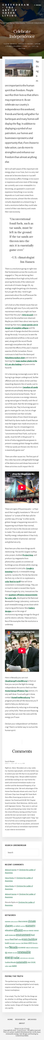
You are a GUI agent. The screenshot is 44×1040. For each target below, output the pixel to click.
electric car (25, 930)
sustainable (21, 962)
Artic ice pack (27, 315)
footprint (7, 939)
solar (17, 957)
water (14, 966)
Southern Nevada (10, 962)
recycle (15, 952)
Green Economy (25, 44)
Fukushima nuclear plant (15, 358)
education (9, 930)
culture (18, 926)
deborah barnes (10, 870)
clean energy (23, 921)
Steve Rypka (9, 878)
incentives (18, 943)
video (6, 966)
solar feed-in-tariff (13, 582)
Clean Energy (10, 44)
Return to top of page (22, 1028)
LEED (30, 943)
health (7, 943)
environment (23, 934)
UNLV (29, 962)
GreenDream (21, 1030)
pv (6, 952)
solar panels (31, 958)
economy (30, 925)
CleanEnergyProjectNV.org (16, 681)
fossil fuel (14, 939)
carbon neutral (14, 921)
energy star (12, 935)
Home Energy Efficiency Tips (16, 691)
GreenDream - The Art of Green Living (16, 10)
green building (29, 939)
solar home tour (24, 958)
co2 (14, 926)
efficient (18, 930)
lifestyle (35, 943)
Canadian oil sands (30, 387)
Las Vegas (24, 943)
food (33, 935)
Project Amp (28, 555)
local (7, 947)
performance (34, 947)
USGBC (33, 962)
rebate (10, 952)
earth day (23, 926)
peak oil (28, 947)
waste (10, 966)
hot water (12, 943)
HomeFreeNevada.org (20, 698)
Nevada (13, 947)
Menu (38, 5)
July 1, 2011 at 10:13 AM (15, 763)
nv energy (22, 947)
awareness (7, 921)
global (19, 939)
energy (31, 930)
